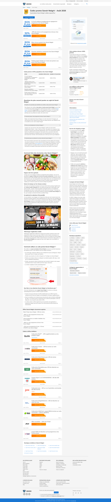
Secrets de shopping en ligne (75, 109)
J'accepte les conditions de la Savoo (53, 496)
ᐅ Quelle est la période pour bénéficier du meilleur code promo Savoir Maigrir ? (41, 104)
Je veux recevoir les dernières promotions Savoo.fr (50, 494)
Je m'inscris (56, 492)
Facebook (73, 229)
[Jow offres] (27, 390)
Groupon (83, 244)
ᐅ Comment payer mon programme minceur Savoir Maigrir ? (37, 116)
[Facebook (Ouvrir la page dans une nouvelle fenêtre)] (24, 494)
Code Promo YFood (29, 451)
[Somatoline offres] (27, 369)
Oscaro (84, 258)
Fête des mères (26, 473)
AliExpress (72, 240)
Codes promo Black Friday (77, 462)
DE (78, 492)
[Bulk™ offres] (27, 336)
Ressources (75, 463)
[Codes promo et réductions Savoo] (27, 4)
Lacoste (71, 247)
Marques (28, 7)
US (73, 492)
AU (81, 492)
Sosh (75, 249)
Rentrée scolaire (26, 471)
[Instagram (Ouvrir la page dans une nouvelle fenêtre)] (29, 494)
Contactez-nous (26, 483)
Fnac (71, 242)
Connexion (86, 0)
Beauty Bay (72, 256)
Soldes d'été (25, 467)
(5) (29, 17)
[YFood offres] (27, 424)
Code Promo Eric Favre (53, 451)
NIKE (81, 240)
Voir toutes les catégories (74, 274)
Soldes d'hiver (25, 469)
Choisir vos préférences (43, 486)
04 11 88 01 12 (39, 143)
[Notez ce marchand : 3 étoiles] (73, 103)
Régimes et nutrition (82, 273)
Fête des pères (25, 474)
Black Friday (25, 464)
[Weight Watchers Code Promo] (27, 403)
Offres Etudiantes (26, 463)
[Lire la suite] (86, 268)
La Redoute (72, 237)
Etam (71, 249)
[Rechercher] (87, 4)
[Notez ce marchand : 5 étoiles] (76, 103)
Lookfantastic (72, 258)
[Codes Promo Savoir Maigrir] (26, 12)
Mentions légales (42, 483)
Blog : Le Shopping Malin (70, 0)
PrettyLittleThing (73, 260)
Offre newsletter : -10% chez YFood (41, 421)
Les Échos (78, 256)
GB (75, 492)
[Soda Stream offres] (27, 359)
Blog (24, 484)
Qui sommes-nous (26, 481)
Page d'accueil (74, 225)
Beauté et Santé (73, 273)
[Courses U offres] (27, 380)
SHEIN (77, 240)
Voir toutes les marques (73, 262)
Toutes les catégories (60, 469)
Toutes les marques (43, 469)
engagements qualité (81, 43)
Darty (80, 242)
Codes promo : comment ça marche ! (63, 483)
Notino (82, 253)
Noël (26, 111)
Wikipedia (73, 230)
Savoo (24, 7)
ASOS (83, 237)
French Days (25, 466)
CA (73, 494)
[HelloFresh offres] (27, 413)
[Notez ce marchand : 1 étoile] (70, 103)
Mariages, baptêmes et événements (29, 476)
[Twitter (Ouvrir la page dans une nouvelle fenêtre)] (27, 494)
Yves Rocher (79, 251)
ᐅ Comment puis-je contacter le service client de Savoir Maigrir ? (38, 138)
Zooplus (79, 249)
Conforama (79, 258)
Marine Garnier (78, 77)
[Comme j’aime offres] (27, 434)
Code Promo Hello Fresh (30, 445)
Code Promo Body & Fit (41, 445)
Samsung (72, 253)
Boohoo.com (72, 244)
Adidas (75, 242)
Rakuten (81, 247)
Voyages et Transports (60, 463)
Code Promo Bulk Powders (54, 447)
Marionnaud (72, 251)
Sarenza (78, 244)
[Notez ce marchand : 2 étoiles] (71, 103)
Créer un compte (80, 0)
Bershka (76, 247)
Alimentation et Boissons (74, 270)
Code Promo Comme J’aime (30, 447)
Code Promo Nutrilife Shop (54, 445)
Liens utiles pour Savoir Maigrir (76, 113)
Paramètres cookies (43, 484)
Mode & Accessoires (60, 462)
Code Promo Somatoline (41, 451)
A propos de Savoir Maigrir (75, 111)
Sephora (78, 237)
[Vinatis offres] (27, 349)
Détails (59, 28)
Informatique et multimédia (61, 464)
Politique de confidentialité (44, 481)
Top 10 (24, 462)
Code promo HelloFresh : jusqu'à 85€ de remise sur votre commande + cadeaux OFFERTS (46, 411)
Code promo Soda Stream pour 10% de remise (44, 357)
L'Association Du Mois (77, 464)
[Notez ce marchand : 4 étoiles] (74, 103)
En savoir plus (73, 500)
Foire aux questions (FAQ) (61, 481)
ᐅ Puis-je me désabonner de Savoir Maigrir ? (34, 125)
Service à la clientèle (75, 227)
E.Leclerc (77, 253)
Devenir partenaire (59, 484)
